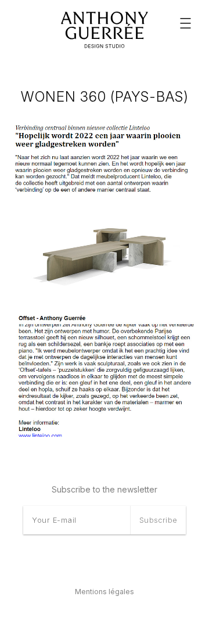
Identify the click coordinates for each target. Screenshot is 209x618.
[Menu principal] (185, 23)
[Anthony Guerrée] (104, 30)
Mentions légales (104, 591)
